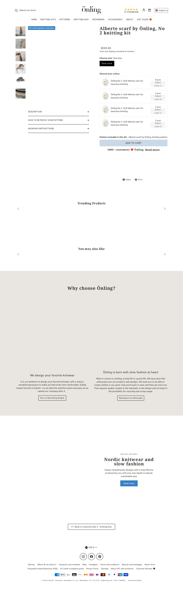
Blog (85, 564)
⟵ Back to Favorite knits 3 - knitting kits (91, 527)
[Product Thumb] (21, 31)
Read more (152, 149)
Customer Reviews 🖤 (145, 569)
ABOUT (129, 19)
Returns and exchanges (132, 564)
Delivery (31, 564)
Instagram (93, 564)
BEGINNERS (98, 19)
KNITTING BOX (81, 19)
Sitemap (104, 569)
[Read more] (52, 470)
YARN (34, 19)
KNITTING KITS (48, 19)
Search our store (27, 10)
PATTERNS (64, 19)
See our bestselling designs (52, 398)
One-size (107, 63)
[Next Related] (164, 255)
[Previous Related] (18, 255)
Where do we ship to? (46, 564)
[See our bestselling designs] (52, 334)
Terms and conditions (109, 564)
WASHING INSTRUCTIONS (41, 128)
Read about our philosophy (131, 398)
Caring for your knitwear (69, 564)
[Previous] (18, 209)
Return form (150, 564)
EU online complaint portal (72, 569)
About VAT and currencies (122, 569)
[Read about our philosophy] (130, 333)
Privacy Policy (92, 569)
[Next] (164, 209)
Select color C (158, 111)
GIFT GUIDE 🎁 (144, 19)
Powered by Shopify (134, 580)
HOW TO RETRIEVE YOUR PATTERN (45, 120)
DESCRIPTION (35, 111)
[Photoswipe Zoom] (58, 66)
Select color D (158, 125)
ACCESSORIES (115, 19)
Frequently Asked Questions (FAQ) (43, 569)
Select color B (158, 98)
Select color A (158, 84)
